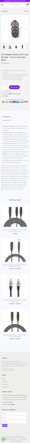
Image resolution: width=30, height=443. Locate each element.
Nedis (6, 96)
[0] (27, 5)
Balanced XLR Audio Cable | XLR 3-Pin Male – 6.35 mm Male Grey (15, 265)
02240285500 (9, 402)
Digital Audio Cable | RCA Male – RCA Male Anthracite (15, 300)
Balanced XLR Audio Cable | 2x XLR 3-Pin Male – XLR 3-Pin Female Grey (15, 230)
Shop (3, 379)
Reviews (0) (6, 120)
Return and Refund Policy (10, 439)
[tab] (15, 116)
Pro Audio (18, 94)
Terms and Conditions (16, 441)
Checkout (5, 384)
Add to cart (14, 87)
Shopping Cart (6, 387)
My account (5, 381)
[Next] (26, 29)
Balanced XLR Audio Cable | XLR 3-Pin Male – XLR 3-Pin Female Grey (15, 335)
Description (6, 117)
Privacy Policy (23, 439)
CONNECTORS (11, 94)
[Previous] (4, 29)
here (13, 404)
